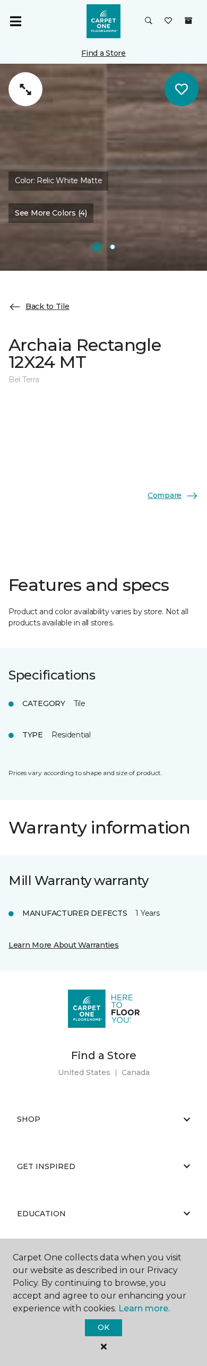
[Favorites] (168, 21)
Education (41, 1213)
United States (84, 1072)
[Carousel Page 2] (112, 247)
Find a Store (103, 53)
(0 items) (188, 20)
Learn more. (144, 1308)
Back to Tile (47, 306)
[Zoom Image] (25, 89)
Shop (28, 1119)
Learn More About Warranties (63, 945)
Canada (136, 1072)
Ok (103, 1327)
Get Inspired (46, 1166)
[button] (149, 21)
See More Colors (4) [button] (51, 213)
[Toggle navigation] (15, 21)
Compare (165, 495)
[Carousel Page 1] (96, 247)
